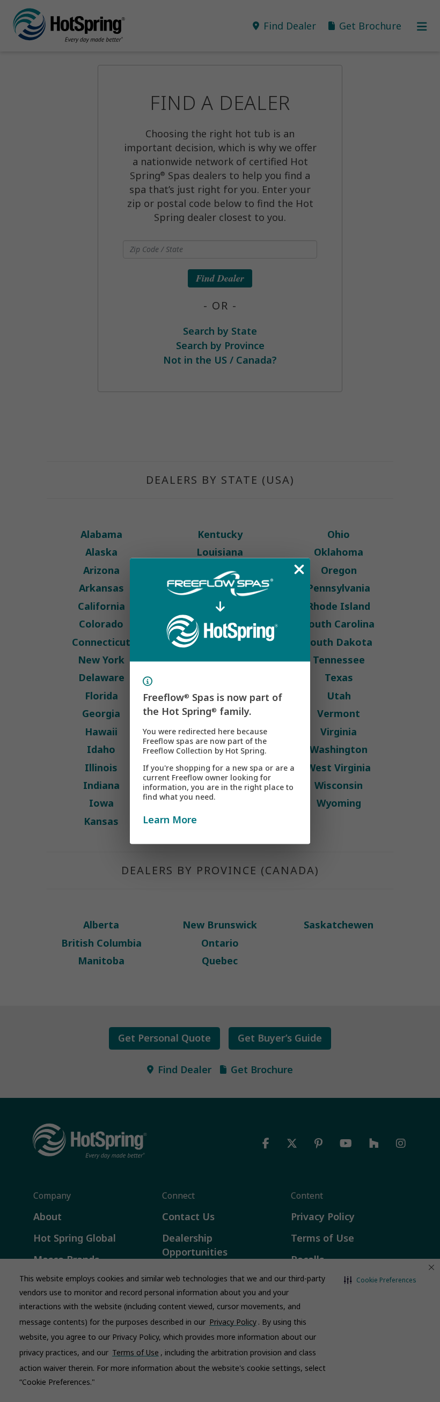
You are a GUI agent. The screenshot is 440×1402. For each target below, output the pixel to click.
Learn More (170, 819)
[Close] (299, 569)
